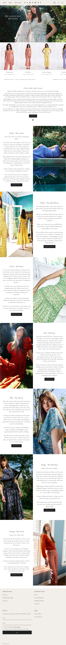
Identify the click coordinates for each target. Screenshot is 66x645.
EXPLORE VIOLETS (16, 184)
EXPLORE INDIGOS (49, 510)
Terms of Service (38, 617)
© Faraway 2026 (6, 643)
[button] (4, 2)
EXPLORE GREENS (16, 314)
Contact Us (37, 603)
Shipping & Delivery (39, 600)
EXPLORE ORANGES (16, 574)
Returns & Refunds (38, 597)
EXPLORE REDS (49, 379)
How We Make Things (8, 597)
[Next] (60, 56)
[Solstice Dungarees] (47, 56)
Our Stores (5, 600)
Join (17, 632)
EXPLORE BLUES (16, 445)
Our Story (5, 594)
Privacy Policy (17, 627)
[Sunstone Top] (9, 56)
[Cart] (62, 2)
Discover (33, 115)
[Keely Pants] (28, 56)
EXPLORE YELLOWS (49, 246)
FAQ (35, 594)
